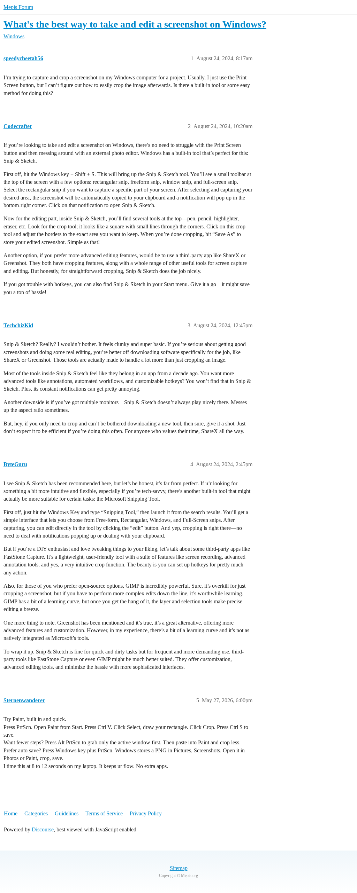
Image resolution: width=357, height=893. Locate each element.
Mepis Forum (18, 7)
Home (10, 813)
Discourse (43, 829)
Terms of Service (104, 813)
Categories (36, 813)
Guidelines (66, 813)
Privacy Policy (146, 813)
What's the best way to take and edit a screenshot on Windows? (134, 24)
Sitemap (179, 868)
